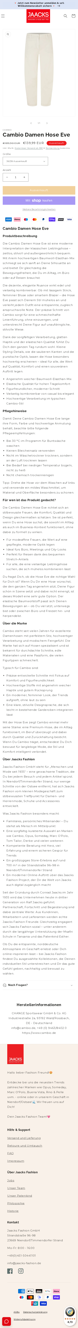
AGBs (17, 1312)
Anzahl (7, 169)
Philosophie (16, 1203)
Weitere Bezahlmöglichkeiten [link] (39, 209)
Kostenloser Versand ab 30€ (29, 148)
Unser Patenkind (19, 1195)
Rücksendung (53, 148)
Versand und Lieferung (24, 1138)
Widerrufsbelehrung (25, 1319)
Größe (7, 154)
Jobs (10, 1180)
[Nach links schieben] (31, 123)
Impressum (15, 1161)
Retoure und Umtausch (24, 1145)
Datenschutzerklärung (35, 1312)
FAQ (10, 1153)
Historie (13, 1211)
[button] (65, 16)
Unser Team (16, 1188)
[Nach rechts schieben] (47, 123)
